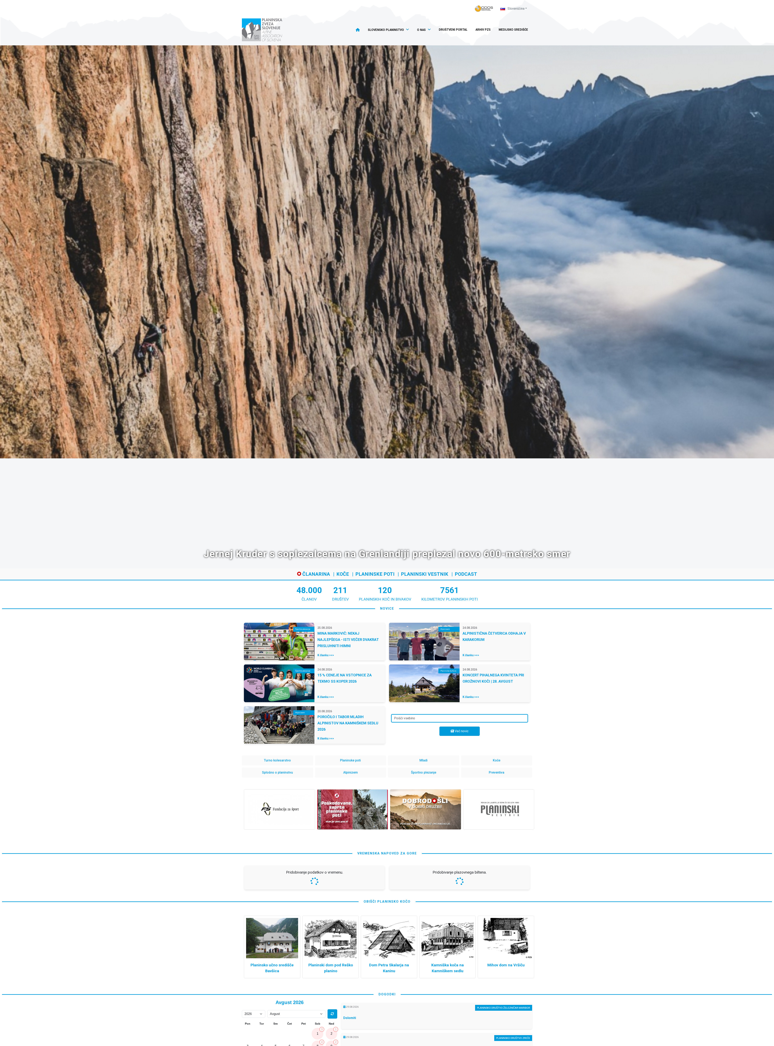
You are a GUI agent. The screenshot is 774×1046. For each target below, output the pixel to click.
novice (387, 608)
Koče (342, 574)
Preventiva (496, 772)
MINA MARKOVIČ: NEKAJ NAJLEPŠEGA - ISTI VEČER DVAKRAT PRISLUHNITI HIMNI (348, 639)
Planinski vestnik (424, 574)
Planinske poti (374, 574)
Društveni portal (453, 29)
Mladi (423, 760)
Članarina (315, 574)
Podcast (466, 574)
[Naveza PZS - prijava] (484, 8)
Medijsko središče (513, 29)
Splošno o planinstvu (277, 772)
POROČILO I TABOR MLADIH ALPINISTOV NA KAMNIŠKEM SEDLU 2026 (347, 723)
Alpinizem (350, 772)
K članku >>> (325, 655)
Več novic (461, 731)
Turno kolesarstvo (277, 760)
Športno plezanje (423, 772)
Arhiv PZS (483, 29)
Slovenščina (515, 8)
